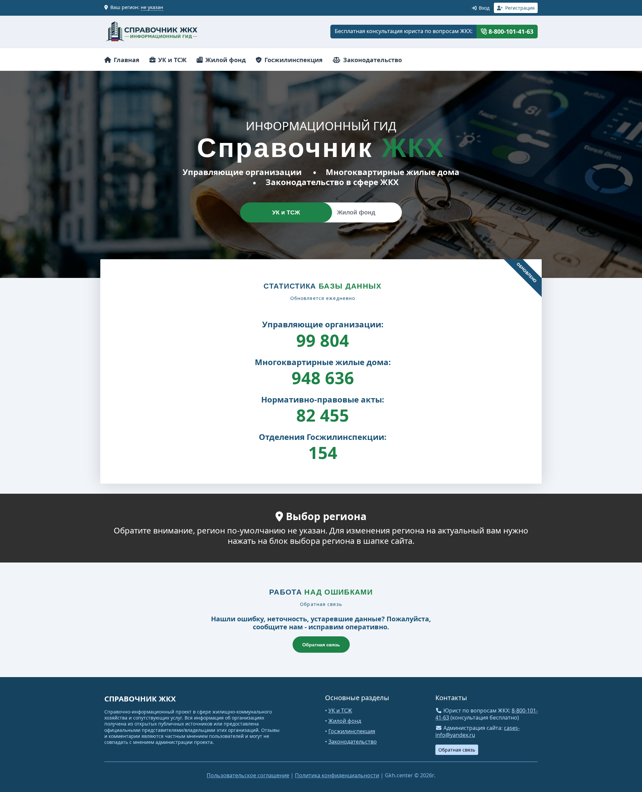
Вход (483, 8)
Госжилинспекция (293, 60)
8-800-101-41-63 (510, 31)
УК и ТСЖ (171, 60)
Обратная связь (321, 644)
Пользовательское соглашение (248, 775)
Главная (125, 60)
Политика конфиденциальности (337, 775)
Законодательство (371, 60)
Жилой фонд (225, 60)
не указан (152, 7)
